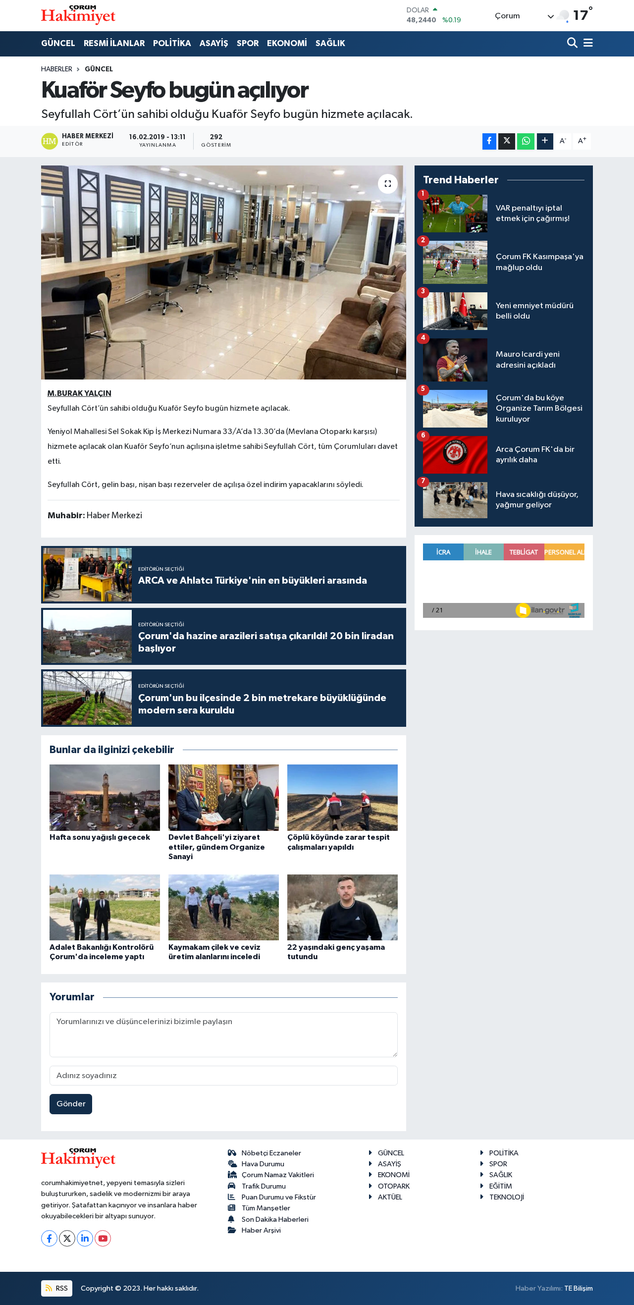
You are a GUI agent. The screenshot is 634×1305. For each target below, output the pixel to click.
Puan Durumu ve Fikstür (279, 1197)
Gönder (71, 1104)
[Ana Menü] (586, 43)
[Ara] (573, 43)
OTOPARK (394, 1186)
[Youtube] (103, 1238)
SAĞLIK (330, 43)
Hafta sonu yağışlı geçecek (100, 837)
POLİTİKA (172, 43)
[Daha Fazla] (545, 141)
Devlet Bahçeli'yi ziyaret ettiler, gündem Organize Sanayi (216, 846)
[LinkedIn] (85, 1238)
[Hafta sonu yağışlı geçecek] (105, 797)
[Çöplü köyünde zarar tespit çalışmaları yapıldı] (342, 797)
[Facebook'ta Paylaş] (489, 141)
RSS (61, 1288)
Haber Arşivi (261, 1230)
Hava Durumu (263, 1164)
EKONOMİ (287, 43)
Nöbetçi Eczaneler (271, 1153)
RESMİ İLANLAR (114, 43)
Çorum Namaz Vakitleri (278, 1175)
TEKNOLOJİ (506, 1197)
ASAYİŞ (214, 43)
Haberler (56, 69)
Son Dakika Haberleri (275, 1219)
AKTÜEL (390, 1197)
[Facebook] (49, 1238)
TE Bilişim (578, 1288)
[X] (67, 1238)
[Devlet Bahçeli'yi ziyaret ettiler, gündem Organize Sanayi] (223, 797)
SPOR (248, 43)
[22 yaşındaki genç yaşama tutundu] (342, 907)
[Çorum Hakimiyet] (78, 15)
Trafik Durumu (264, 1186)
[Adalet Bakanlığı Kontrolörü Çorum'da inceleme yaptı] (105, 907)
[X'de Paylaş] (506, 141)
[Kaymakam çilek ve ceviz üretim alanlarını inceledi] (223, 907)
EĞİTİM (500, 1186)
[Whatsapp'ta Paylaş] (525, 141)
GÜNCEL (58, 43)
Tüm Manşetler (266, 1208)
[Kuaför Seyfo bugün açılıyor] (223, 272)
